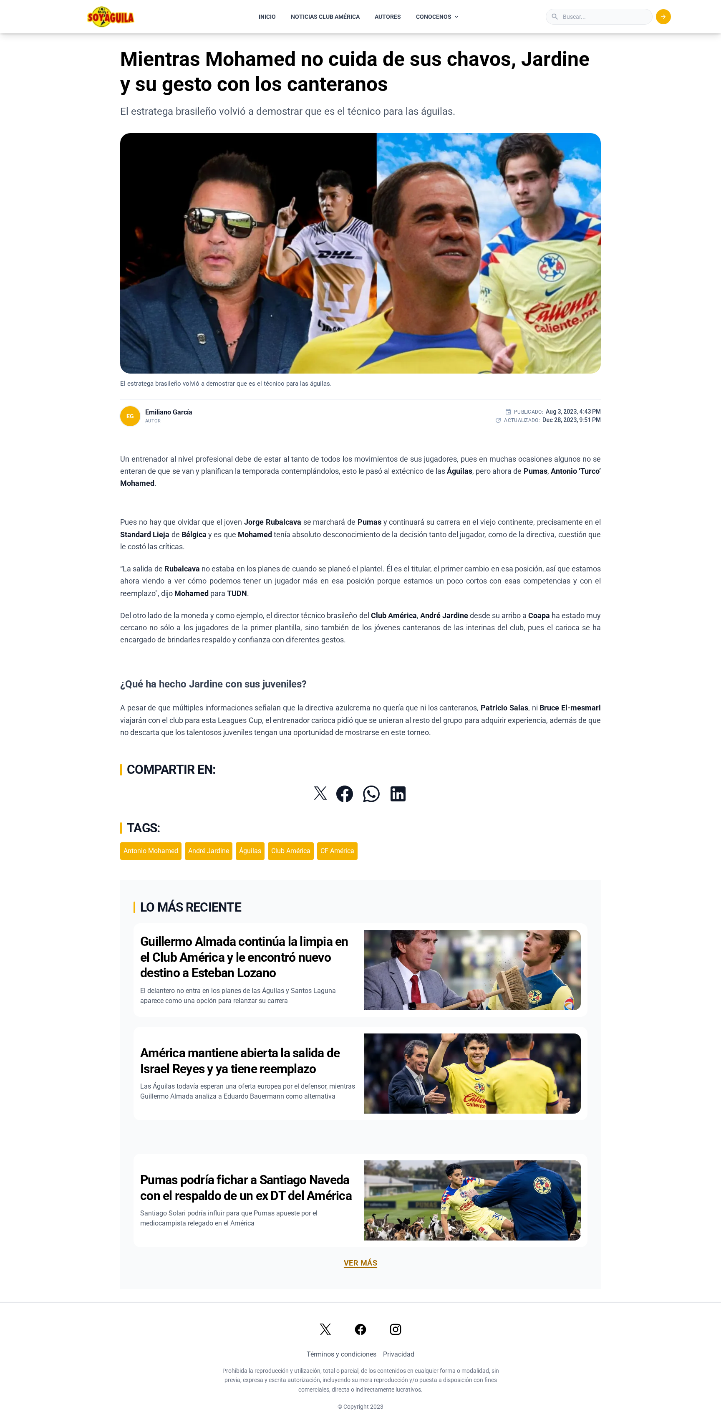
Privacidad (398, 1354)
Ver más (360, 1262)
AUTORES (388, 16)
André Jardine (208, 851)
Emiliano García (168, 412)
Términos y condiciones (341, 1354)
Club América (290, 851)
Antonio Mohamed (151, 851)
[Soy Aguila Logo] (111, 16)
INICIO (267, 16)
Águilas (250, 851)
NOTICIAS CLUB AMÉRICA (325, 16)
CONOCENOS (433, 16)
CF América (337, 851)
